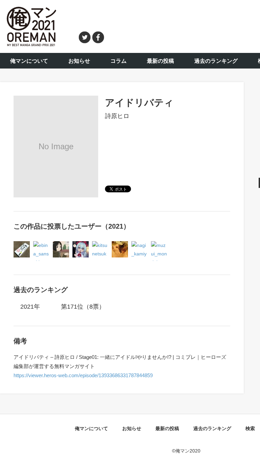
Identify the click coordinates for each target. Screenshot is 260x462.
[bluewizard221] (80, 245)
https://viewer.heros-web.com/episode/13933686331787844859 (83, 375)
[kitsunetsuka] (100, 245)
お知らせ (79, 61)
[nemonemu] (120, 245)
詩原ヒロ (117, 116)
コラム (118, 61)
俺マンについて (29, 61)
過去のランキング (216, 61)
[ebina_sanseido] (41, 245)
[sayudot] (61, 245)
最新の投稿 (160, 61)
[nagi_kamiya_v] (139, 245)
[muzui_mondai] (159, 245)
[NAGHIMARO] (22, 245)
